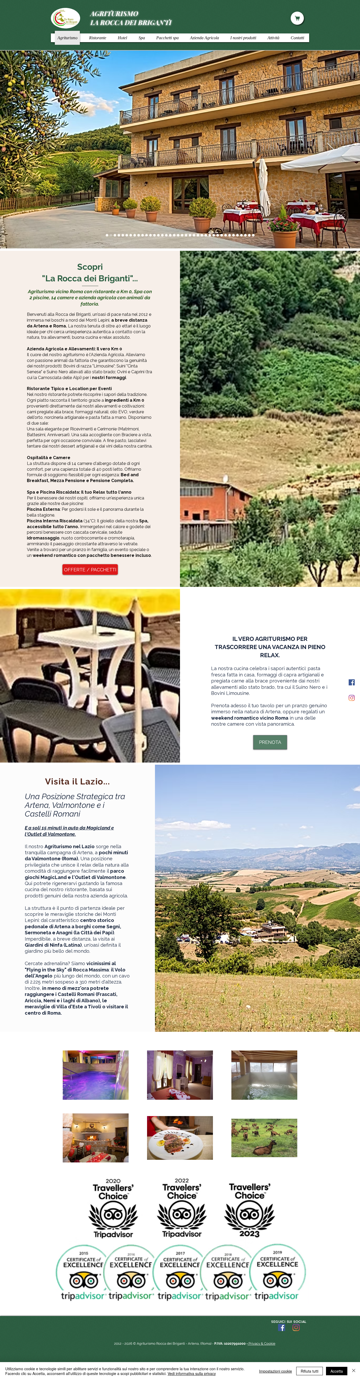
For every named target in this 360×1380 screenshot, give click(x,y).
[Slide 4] (119, 235)
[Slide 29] (217, 235)
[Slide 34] (245, 235)
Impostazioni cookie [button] (275, 1371)
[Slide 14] (162, 235)
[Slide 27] (209, 235)
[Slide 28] (213, 235)
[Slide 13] (158, 235)
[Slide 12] (154, 235)
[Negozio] (297, 18)
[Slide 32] (229, 235)
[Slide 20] (186, 235)
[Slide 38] (249, 235)
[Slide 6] (122, 235)
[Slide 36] (130, 235)
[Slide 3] (111, 235)
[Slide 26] (206, 235)
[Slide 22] (190, 235)
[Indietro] (29, 149)
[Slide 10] (146, 235)
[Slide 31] (225, 235)
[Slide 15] (166, 235)
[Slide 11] (150, 235)
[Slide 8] (138, 235)
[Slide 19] (182, 235)
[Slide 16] (170, 235)
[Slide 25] (202, 235)
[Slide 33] (233, 235)
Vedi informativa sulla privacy (192, 1373)
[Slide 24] (198, 235)
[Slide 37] (241, 235)
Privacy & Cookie (262, 1343)
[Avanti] (330, 149)
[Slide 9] (142, 235)
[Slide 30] (221, 235)
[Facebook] (352, 682)
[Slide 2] (115, 235)
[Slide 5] (134, 235)
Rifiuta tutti (309, 1371)
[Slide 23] (194, 235)
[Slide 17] (174, 235)
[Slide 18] (178, 235)
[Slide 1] (107, 235)
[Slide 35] (237, 235)
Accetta (336, 1371)
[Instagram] (352, 698)
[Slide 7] (126, 235)
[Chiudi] (354, 1371)
